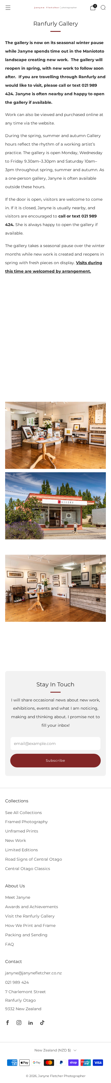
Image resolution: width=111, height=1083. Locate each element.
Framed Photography (26, 821)
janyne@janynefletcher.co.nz (33, 973)
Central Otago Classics (27, 868)
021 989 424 (17, 982)
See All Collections (23, 812)
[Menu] (8, 8)
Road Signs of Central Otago (33, 859)
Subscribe (55, 760)
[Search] (103, 7)
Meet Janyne (17, 897)
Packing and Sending (26, 935)
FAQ (9, 944)
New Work (15, 840)
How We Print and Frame (30, 925)
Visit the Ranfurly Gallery (30, 916)
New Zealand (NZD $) (52, 1050)
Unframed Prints (21, 831)
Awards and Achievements (31, 906)
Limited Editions (21, 850)
